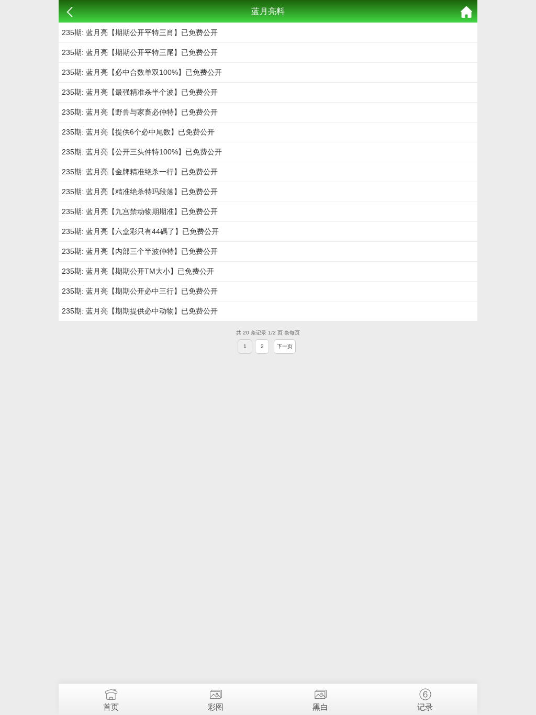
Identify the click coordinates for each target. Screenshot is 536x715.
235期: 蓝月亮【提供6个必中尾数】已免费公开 (138, 132)
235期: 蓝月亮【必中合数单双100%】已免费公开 (142, 72)
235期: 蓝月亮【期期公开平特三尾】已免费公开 (140, 52)
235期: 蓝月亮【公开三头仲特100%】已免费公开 (142, 152)
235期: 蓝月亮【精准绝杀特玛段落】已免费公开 (140, 191)
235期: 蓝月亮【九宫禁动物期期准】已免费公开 (140, 211)
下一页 (285, 346)
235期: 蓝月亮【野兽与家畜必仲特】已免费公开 (140, 112)
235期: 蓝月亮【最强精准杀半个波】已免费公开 (140, 92)
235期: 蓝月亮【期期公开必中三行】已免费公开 (140, 291)
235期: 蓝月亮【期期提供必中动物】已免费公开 (140, 311)
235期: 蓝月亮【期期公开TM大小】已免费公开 (138, 271)
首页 (111, 706)
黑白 (320, 706)
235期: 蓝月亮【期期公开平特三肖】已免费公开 (140, 32)
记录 (425, 706)
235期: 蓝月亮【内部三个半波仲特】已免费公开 (140, 251)
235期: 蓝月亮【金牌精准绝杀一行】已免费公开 (140, 171)
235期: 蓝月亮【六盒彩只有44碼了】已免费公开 (140, 231)
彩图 (216, 706)
